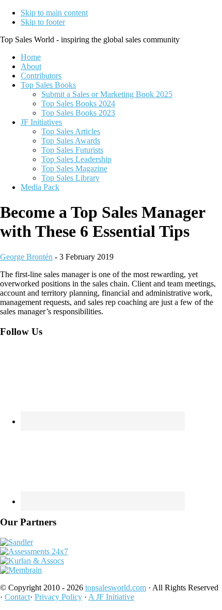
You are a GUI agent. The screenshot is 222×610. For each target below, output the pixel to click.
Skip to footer (43, 22)
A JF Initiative (111, 596)
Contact (17, 596)
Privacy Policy (58, 596)
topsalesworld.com (115, 587)
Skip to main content (54, 12)
